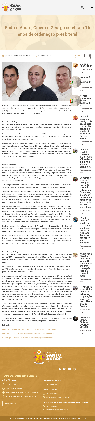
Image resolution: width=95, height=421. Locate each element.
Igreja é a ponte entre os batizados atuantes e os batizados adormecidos (28, 333)
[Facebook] (60, 369)
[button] (92, 7)
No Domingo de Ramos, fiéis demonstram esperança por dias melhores (27, 338)
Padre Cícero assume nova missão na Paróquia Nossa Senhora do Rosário (29, 329)
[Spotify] (74, 369)
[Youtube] (69, 369)
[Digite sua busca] (82, 7)
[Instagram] (64, 369)
